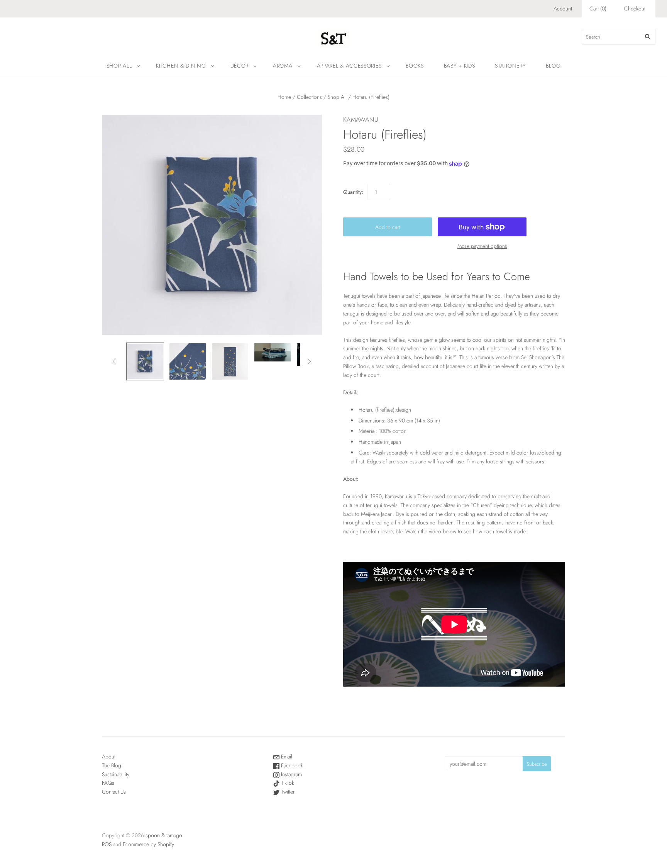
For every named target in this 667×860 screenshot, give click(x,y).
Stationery (510, 66)
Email (285, 756)
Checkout (634, 8)
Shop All (119, 66)
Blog (553, 66)
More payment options (482, 246)
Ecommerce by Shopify (148, 844)
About (108, 756)
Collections (309, 97)
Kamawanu (360, 119)
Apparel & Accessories (349, 66)
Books (415, 66)
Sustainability (115, 774)
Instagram (290, 774)
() (597, 8)
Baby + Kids (459, 66)
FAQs (108, 783)
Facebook (291, 765)
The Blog (111, 765)
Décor (239, 66)
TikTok (286, 783)
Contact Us (114, 792)
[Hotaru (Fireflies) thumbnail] (145, 361)
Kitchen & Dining (181, 66)
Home (284, 97)
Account (563, 8)
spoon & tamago (164, 835)
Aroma (283, 66)
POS (107, 844)
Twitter (287, 792)
